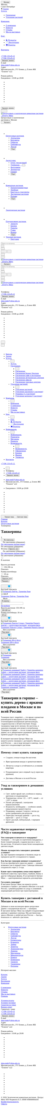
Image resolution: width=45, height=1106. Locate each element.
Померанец (15, 960)
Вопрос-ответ (6, 1007)
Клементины (16, 940)
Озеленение (10, 15)
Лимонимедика (17, 949)
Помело (14, 957)
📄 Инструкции (12, 42)
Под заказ (5, 632)
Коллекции (5, 981)
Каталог (4, 975)
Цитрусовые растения (17, 927)
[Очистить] (2, 246)
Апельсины (15, 929)
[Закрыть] (3, 345)
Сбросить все (13, 549)
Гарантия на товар (8, 1005)
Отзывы (9, 30)
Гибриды (14, 934)
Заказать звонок (8, 60)
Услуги (4, 979)
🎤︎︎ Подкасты (11, 40)
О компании (11, 25)
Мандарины (15, 953)
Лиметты (14, 947)
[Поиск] (3, 342)
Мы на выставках (13, 32)
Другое (13, 938)
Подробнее (5, 606)
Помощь (4, 996)
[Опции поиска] (3, 248)
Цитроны (14, 966)
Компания (5, 983)
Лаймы (13, 944)
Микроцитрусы (17, 955)
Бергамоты (15, 931)
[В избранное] (6, 586)
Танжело (14, 962)
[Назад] (12, 361)
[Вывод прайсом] (7, 583)
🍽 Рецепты (10, 45)
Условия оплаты (7, 1001)
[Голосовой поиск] (4, 251)
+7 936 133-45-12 (8, 56)
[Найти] (9, 251)
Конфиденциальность (10, 1102)
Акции (4, 977)
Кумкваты (15, 942)
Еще (13, 149)
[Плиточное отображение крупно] (1, 583)
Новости (9, 28)
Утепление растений (14, 17)
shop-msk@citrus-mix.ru (10, 65)
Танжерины (15, 964)
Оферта (4, 1104)
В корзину (5, 601)
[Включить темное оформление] (4, 110)
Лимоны (14, 951)
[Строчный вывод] (5, 583)
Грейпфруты (16, 936)
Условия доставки (8, 1003)
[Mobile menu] (3, 280)
